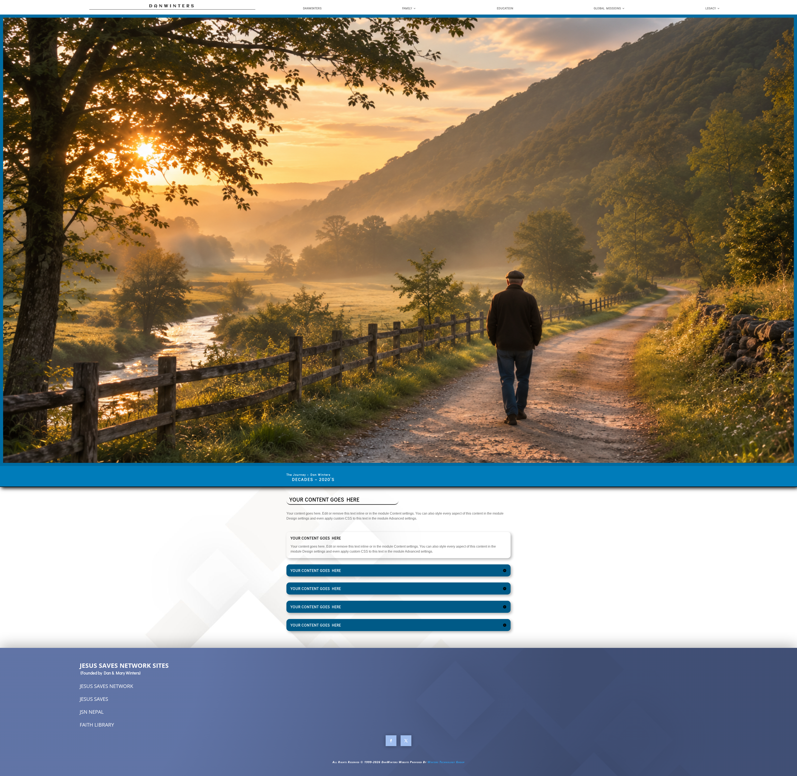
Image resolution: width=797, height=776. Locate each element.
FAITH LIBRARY (97, 724)
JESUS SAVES (94, 698)
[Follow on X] (406, 740)
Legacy (710, 8)
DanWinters (312, 8)
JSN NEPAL (92, 711)
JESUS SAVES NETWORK (106, 686)
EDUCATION (505, 8)
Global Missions (607, 8)
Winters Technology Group (446, 762)
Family (407, 8)
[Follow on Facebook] (391, 740)
